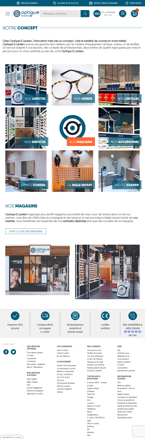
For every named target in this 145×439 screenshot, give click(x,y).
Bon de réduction (63, 356)
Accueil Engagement (34, 388)
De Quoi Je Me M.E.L (65, 374)
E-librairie (90, 391)
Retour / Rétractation (35, 367)
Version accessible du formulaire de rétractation (127, 401)
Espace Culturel (93, 388)
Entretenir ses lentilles (95, 365)
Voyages (90, 397)
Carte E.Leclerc (62, 350)
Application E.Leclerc (35, 394)
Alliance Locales (63, 386)
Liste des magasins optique (64, 390)
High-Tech (91, 394)
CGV (119, 382)
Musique (90, 432)
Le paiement (31, 358)
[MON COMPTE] (122, 13)
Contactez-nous (123, 353)
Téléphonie (91, 409)
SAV (28, 385)
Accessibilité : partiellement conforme (126, 369)
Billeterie (90, 426)
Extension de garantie (35, 391)
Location (90, 403)
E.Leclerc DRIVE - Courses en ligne (97, 384)
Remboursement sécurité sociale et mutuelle (96, 369)
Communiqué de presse (66, 383)
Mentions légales (123, 385)
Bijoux (89, 412)
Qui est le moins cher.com (63, 378)
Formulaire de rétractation (127, 397)
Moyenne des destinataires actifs (124, 416)
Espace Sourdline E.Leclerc (123, 363)
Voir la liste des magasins (25, 231)
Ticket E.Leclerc (63, 353)
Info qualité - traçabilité (36, 364)
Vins (89, 400)
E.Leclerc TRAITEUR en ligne (96, 419)
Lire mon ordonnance (95, 356)
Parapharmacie (92, 415)
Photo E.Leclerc (93, 423)
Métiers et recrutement (65, 371)
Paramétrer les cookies (11, 437)
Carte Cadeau (32, 379)
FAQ (118, 350)
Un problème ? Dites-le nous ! (126, 390)
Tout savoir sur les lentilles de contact (94, 351)
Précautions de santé (95, 362)
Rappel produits (123, 394)
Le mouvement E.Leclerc (66, 368)
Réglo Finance (32, 382)
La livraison (31, 361)
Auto (89, 435)
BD (88, 429)
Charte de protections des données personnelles (127, 407)
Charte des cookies (124, 412)
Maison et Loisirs (94, 406)
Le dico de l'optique (94, 359)
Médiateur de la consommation (123, 357)
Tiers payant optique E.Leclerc (35, 354)
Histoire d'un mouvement (66, 365)
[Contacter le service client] (132, 315)
